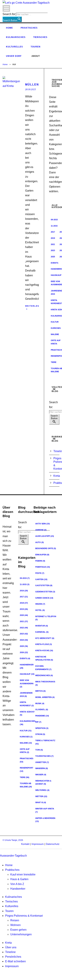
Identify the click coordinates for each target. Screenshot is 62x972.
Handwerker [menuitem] (17, 888)
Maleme (55, 334)
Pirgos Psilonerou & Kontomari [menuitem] (24, 915)
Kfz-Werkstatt (44, 638)
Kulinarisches (15, 37)
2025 (53, 257)
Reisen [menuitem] (14, 920)
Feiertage (42, 567)
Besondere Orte (45, 548)
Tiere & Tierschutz (45, 742)
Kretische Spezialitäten (44, 658)
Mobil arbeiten (45, 697)
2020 (24, 615)
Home (9, 28)
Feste (39, 573)
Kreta (56, 475)
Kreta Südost (27, 713)
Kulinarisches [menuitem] (13, 896)
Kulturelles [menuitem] (11, 906)
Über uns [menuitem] (10, 947)
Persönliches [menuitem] (13, 956)
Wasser (40, 775)
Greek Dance (44, 598)
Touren (35, 47)
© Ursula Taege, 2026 (13, 840)
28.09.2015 (30, 89)
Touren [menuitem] (9, 911)
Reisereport (26, 769)
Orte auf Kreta (25, 750)
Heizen (40, 604)
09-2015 (54, 220)
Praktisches (29, 28)
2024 (24, 640)
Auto (39, 542)
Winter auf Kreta (44, 810)
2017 (53, 232)
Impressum (37, 844)
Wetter (41, 796)
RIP (38, 722)
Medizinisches (44, 675)
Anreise (40, 530)
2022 (24, 628)
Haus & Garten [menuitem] (19, 879)
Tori (39, 750)
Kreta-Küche (44, 650)
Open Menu (6, 8)
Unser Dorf (14, 56)
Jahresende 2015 (26, 694)
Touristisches (44, 756)
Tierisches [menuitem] (11, 901)
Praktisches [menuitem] (12, 869)
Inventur (41, 626)
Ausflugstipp (44, 536)
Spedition (41, 728)
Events (54, 263)
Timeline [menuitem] (10, 952)
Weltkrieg (42, 790)
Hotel (40, 610)
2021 (53, 244)
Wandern (41, 768)
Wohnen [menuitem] (15, 925)
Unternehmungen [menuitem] (21, 934)
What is (40, 802)
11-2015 (54, 226)
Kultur (55, 322)
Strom (40, 734)
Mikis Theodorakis (45, 683)
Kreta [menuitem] (8, 942)
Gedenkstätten (45, 592)
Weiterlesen (33, 306)
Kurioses (26, 737)
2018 (24, 603)
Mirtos (40, 691)
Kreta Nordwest (27, 704)
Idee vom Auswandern (26, 683)
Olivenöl (41, 709)
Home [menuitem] (9, 865)
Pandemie (42, 716)
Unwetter (42, 762)
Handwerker (27, 666)
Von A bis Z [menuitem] (17, 884)
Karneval (42, 632)
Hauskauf (27, 674)
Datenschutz (52, 844)
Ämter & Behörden (45, 819)
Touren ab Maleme (26, 785)
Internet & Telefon (45, 618)
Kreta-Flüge (43, 644)
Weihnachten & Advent (43, 782)
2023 (53, 250)
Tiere (53, 362)
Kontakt (25, 844)
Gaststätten (43, 585)
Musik (39, 703)
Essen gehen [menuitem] (18, 929)
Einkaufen (42, 555)
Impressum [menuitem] (12, 966)
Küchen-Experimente (43, 667)
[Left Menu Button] (1, 850)
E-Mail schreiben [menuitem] (15, 961)
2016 (24, 591)
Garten (41, 579)
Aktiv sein (42, 524)
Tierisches (40, 37)
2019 (53, 238)
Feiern (40, 561)
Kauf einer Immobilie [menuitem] (22, 874)
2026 (24, 652)
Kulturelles (14, 47)
